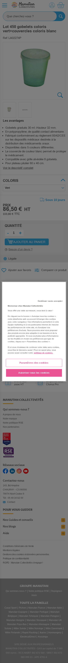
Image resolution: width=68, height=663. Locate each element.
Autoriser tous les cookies (34, 373)
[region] (34, 332)
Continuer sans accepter (50, 301)
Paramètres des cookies (33, 363)
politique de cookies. (43, 353)
